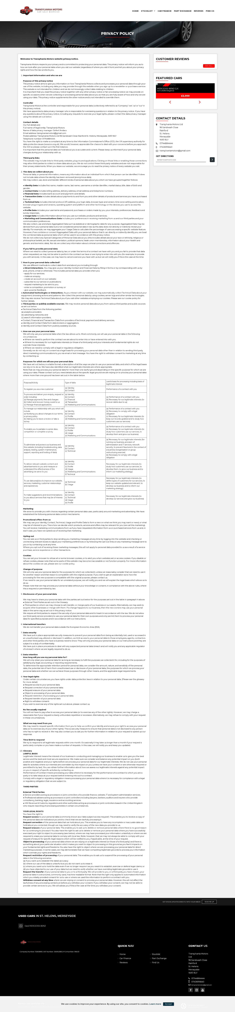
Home (135, 11)
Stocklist (147, 11)
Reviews (198, 11)
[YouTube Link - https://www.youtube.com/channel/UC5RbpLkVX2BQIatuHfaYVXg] (202, 990)
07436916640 (166, 147)
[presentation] (170, 102)
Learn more (155, 1004)
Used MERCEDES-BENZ (35, 926)
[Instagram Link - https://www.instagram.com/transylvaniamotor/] (196, 990)
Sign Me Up (209, 902)
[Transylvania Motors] (41, 10)
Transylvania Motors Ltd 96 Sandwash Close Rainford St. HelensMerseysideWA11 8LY (171, 132)
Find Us (210, 11)
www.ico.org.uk (52, 144)
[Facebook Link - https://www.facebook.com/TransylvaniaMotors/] (190, 990)
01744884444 (48, 139)
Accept (168, 1004)
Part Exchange (183, 11)
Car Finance (165, 11)
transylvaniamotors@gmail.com (51, 133)
